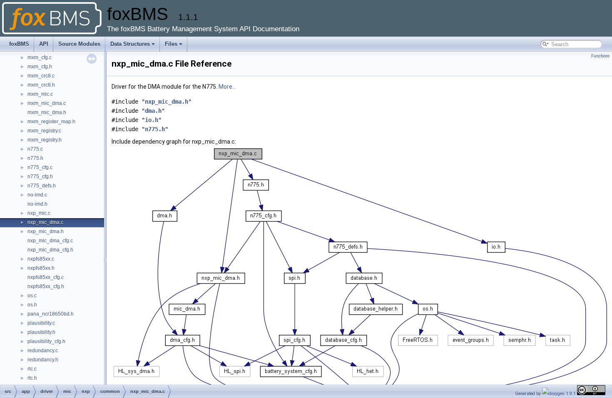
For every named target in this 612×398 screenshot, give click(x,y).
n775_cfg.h (40, 176)
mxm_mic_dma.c (46, 103)
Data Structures (130, 44)
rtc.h (32, 378)
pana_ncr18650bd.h (50, 314)
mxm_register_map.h (51, 121)
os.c (32, 295)
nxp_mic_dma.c (45, 222)
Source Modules (79, 44)
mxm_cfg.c (39, 57)
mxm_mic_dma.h (46, 112)
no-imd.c (37, 195)
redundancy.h (42, 360)
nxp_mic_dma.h (45, 231)
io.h (151, 120)
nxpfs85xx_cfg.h (45, 286)
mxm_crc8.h (41, 85)
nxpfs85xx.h (41, 268)
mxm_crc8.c (41, 76)
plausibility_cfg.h (46, 341)
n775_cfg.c (39, 167)
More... (227, 86)
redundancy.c (42, 350)
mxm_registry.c (44, 131)
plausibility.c (41, 323)
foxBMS (19, 44)
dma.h (153, 110)
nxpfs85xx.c (40, 259)
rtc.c (32, 369)
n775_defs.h (41, 186)
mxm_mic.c (40, 94)
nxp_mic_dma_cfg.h (50, 250)
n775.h (35, 158)
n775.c (35, 149)
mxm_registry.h (44, 140)
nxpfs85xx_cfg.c (45, 277)
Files (171, 44)
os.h (32, 305)
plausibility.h (41, 332)
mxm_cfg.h (39, 67)
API (43, 44)
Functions (600, 56)
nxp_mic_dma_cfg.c (50, 241)
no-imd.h (37, 204)
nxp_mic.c (38, 213)
